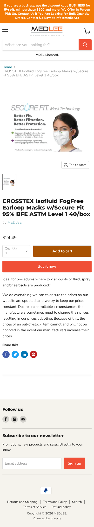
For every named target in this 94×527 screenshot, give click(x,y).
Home (7, 67)
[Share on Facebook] (6, 354)
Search (77, 502)
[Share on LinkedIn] (24, 354)
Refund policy (61, 507)
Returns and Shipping (22, 502)
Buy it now (47, 266)
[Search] (85, 44)
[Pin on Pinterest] (33, 354)
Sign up (74, 463)
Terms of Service (34, 507)
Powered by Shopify (47, 518)
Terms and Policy (55, 502)
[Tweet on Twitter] (15, 354)
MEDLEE (14, 222)
